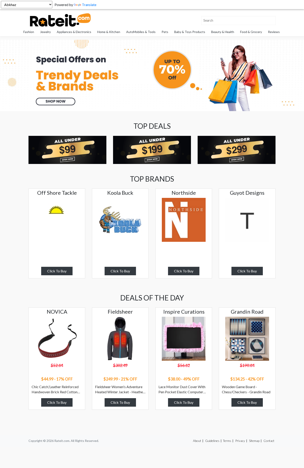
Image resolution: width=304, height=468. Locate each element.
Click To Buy (57, 271)
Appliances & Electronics (74, 32)
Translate (89, 4)
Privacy (240, 441)
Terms (227, 441)
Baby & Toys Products (189, 32)
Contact (268, 441)
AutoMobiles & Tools (141, 32)
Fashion (28, 32)
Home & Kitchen (108, 32)
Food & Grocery (251, 32)
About (197, 441)
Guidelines (212, 441)
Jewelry (45, 32)
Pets (165, 32)
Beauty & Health (222, 32)
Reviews (274, 32)
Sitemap (254, 441)
